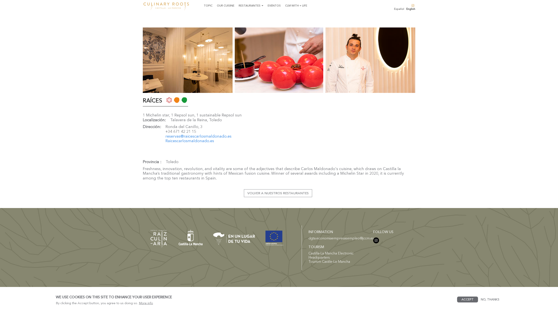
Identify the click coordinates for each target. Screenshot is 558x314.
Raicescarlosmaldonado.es (189, 140)
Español (399, 8)
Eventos (274, 5)
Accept (467, 299)
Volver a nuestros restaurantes (278, 193)
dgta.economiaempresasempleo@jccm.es (341, 238)
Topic (208, 5)
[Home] (168, 6)
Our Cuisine (225, 5)
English (410, 8)
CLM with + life (296, 5)
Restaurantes (250, 5)
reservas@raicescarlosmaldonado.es (198, 136)
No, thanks (490, 299)
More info (146, 303)
